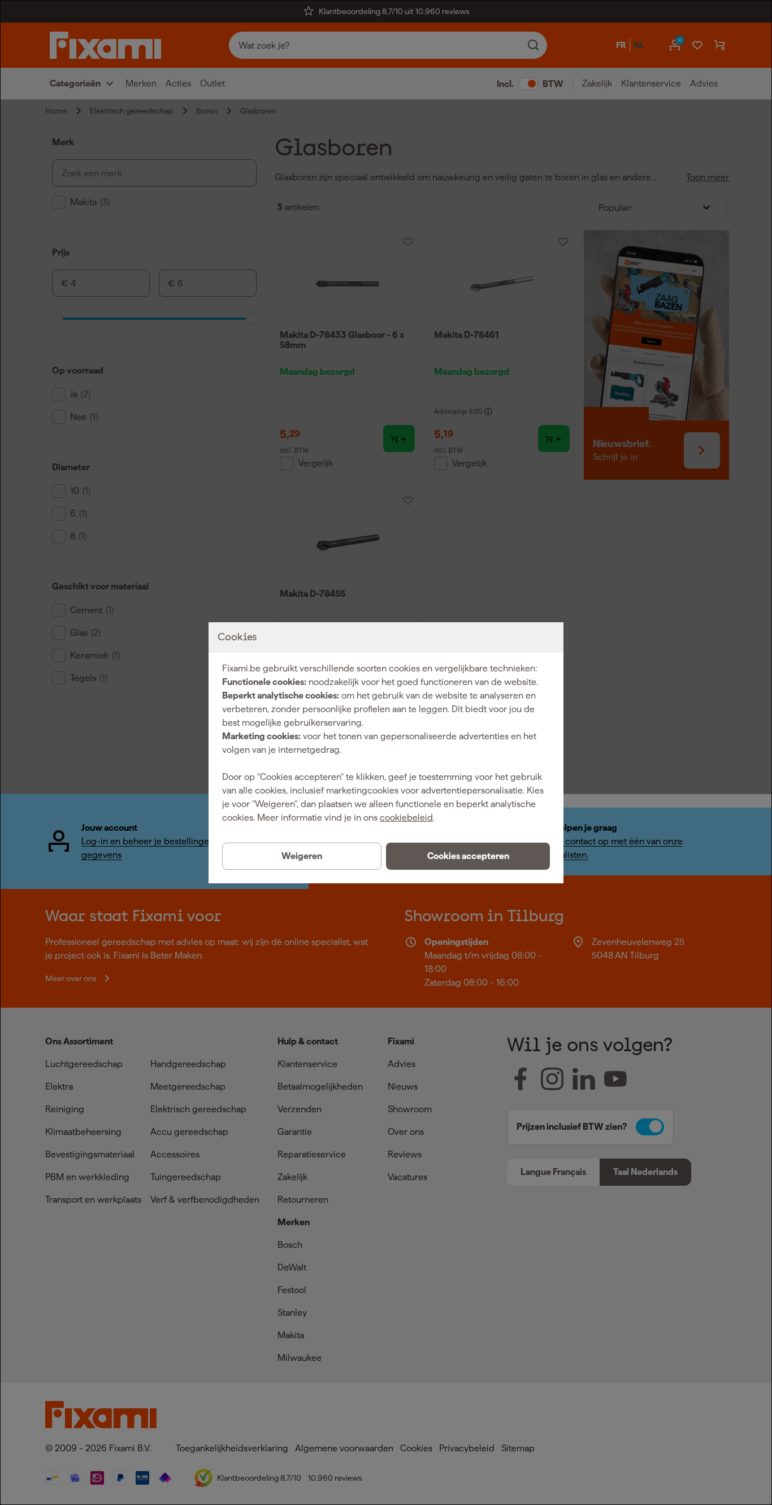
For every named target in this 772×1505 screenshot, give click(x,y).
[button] (468, 856)
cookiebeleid (406, 817)
